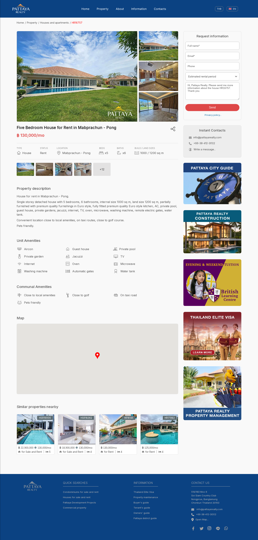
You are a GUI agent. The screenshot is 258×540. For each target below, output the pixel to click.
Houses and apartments (54, 22)
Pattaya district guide (145, 518)
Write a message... (205, 149)
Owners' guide (142, 512)
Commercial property (74, 507)
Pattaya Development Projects (79, 502)
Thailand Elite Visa (144, 492)
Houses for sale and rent (76, 497)
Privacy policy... (213, 115)
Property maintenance (146, 497)
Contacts (160, 9)
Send (212, 107)
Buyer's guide (141, 502)
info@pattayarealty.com (207, 137)
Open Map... (202, 519)
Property (102, 9)
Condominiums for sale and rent (80, 492)
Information (139, 9)
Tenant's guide (142, 507)
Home (85, 9)
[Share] (173, 129)
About (120, 9)
